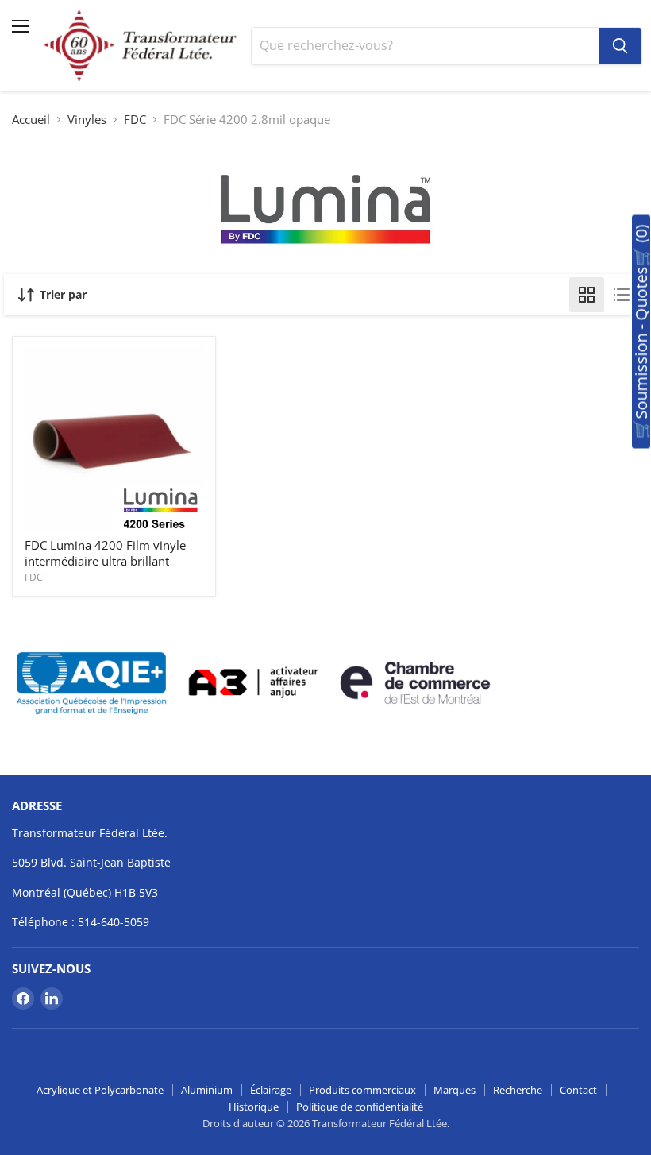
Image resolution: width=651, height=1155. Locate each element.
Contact (578, 1090)
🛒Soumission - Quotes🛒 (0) (641, 332)
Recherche (517, 1090)
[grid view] (586, 294)
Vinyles (86, 119)
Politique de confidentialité (359, 1106)
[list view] (621, 294)
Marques (454, 1090)
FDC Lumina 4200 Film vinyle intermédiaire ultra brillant (105, 553)
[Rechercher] (620, 46)
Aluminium (207, 1090)
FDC (135, 119)
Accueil (31, 119)
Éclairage (270, 1090)
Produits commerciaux (362, 1090)
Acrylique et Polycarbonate (100, 1090)
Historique (254, 1106)
